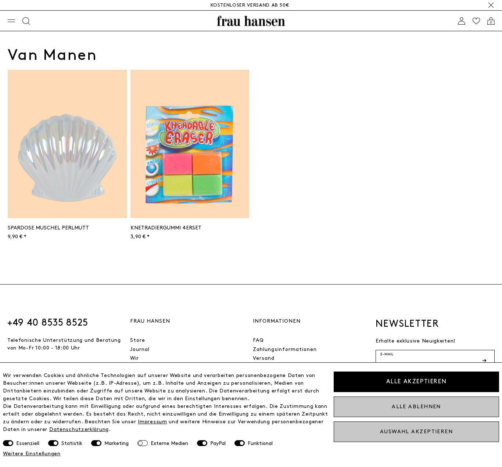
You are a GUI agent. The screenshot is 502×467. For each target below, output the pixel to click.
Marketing (116, 443)
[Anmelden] (461, 21)
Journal (140, 349)
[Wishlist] (476, 21)
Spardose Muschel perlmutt (48, 227)
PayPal (218, 443)
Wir (134, 358)
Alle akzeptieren (416, 381)
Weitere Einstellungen (32, 453)
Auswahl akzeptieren (416, 431)
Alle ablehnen (416, 406)
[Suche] (26, 21)
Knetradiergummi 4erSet (165, 227)
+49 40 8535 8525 (47, 322)
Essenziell (27, 443)
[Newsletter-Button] (485, 360)
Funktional (260, 443)
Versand (264, 358)
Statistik (71, 443)
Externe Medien (169, 443)
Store (137, 340)
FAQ (258, 340)
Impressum (152, 421)
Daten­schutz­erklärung (79, 429)
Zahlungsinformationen (285, 349)
